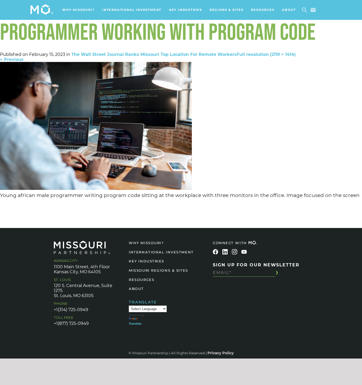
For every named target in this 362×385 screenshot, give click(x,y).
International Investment (131, 10)
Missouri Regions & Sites (158, 270)
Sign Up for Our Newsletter (256, 264)
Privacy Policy (221, 353)
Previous (12, 59)
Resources (262, 10)
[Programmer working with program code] (181, 126)
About (289, 10)
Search (305, 10)
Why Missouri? (78, 10)
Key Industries (185, 10)
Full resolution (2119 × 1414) (266, 54)
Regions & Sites (227, 10)
